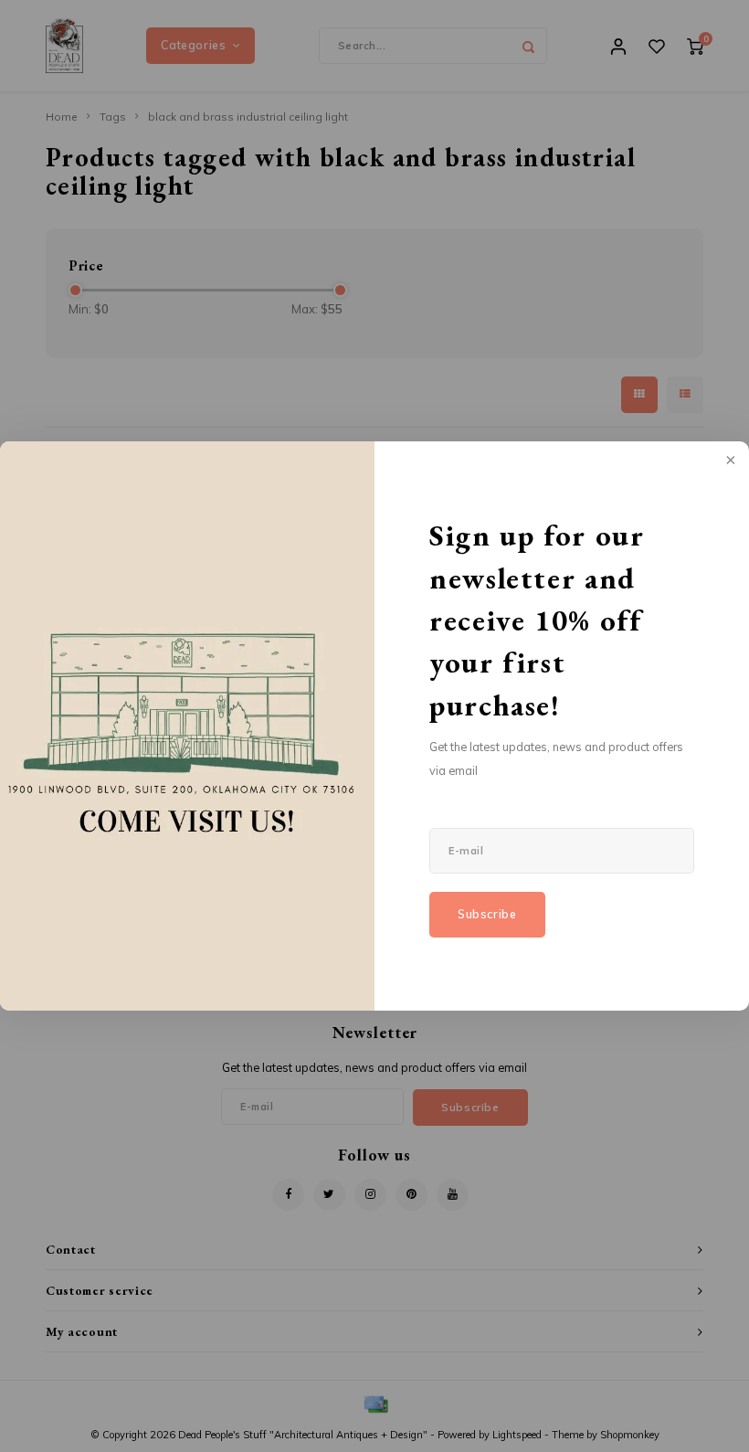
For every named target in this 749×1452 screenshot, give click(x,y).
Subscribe (487, 914)
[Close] (729, 461)
